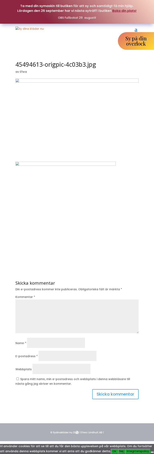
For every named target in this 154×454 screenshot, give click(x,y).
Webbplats (23, 369)
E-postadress (26, 356)
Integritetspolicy (138, 451)
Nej (121, 451)
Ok (114, 451)
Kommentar (25, 297)
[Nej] (152, 452)
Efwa (23, 72)
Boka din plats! (124, 10)
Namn (20, 343)
